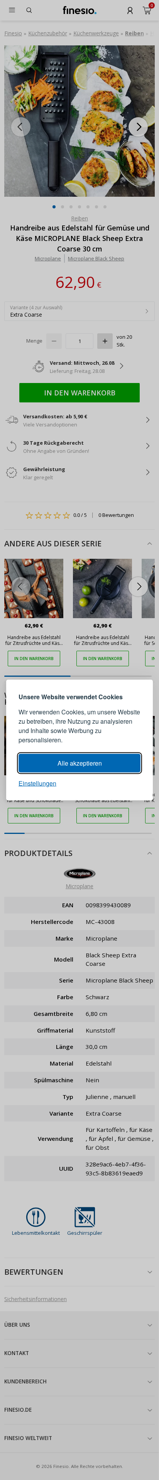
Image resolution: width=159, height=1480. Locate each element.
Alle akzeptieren (80, 763)
